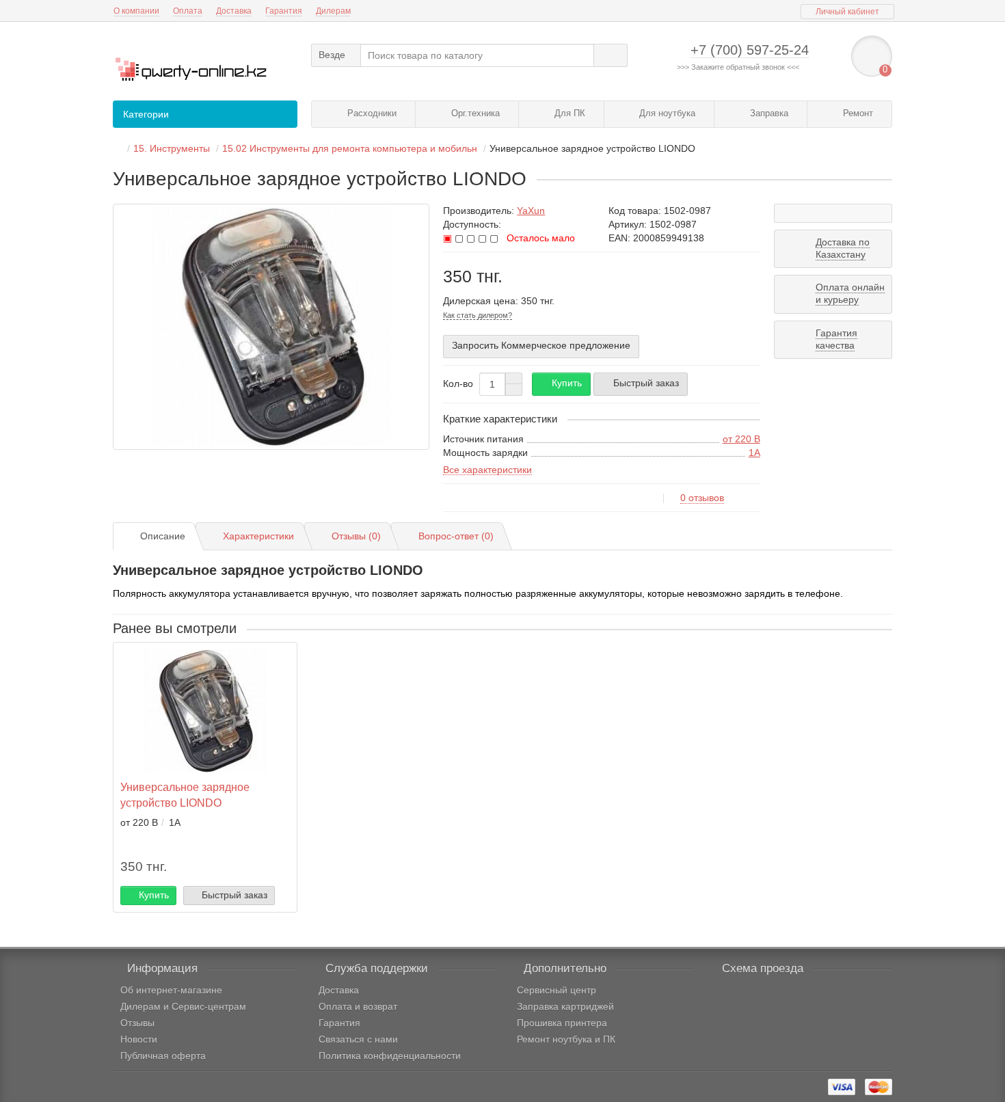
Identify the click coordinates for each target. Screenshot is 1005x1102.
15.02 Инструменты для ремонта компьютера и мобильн (349, 148)
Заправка (767, 113)
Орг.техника (474, 113)
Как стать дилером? (477, 315)
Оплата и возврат (358, 1006)
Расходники (371, 113)
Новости (138, 1039)
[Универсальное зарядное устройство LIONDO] (271, 327)
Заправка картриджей (565, 1006)
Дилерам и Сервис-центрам (183, 1006)
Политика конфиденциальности (390, 1055)
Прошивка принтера (562, 1022)
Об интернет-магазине (171, 989)
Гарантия (283, 11)
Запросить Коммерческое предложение (541, 345)
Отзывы (137, 1022)
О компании (136, 11)
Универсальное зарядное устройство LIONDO (185, 795)
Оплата (187, 11)
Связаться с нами (358, 1039)
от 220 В (741, 438)
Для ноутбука (665, 113)
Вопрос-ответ (456, 535)
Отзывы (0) (356, 535)
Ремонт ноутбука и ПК (566, 1039)
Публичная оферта (163, 1055)
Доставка (234, 11)
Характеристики (258, 535)
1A (754, 452)
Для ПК (568, 113)
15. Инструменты (171, 148)
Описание (162, 535)
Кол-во (458, 383)
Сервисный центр (556, 989)
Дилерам (333, 11)
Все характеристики (487, 469)
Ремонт (856, 113)
